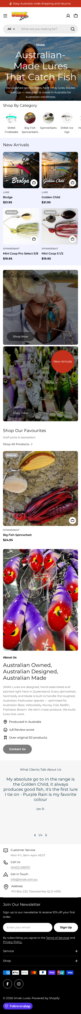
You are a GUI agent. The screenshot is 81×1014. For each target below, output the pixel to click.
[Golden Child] (60, 170)
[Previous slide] (35, 835)
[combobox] (40, 29)
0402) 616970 (20, 867)
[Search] (72, 29)
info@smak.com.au (24, 879)
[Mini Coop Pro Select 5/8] (21, 226)
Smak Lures (22, 998)
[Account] (68, 16)
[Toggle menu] (5, 16)
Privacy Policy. (12, 942)
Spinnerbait (11, 248)
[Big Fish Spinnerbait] (40, 488)
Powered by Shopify (46, 998)
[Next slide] (46, 835)
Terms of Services (57, 937)
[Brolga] (21, 170)
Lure (6, 192)
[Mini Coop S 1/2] (60, 226)
